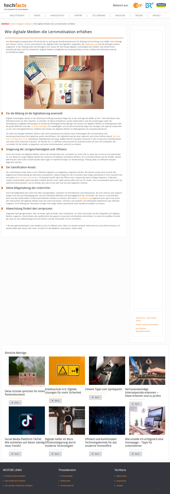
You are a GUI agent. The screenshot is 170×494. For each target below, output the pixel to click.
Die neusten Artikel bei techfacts (19, 486)
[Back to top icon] (157, 488)
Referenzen (65, 481)
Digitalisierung (91, 44)
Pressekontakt (67, 476)
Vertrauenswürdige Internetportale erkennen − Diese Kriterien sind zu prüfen (143, 392)
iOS (52, 142)
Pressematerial (67, 486)
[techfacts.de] (15, 6)
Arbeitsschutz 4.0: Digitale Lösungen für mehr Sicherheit (63, 391)
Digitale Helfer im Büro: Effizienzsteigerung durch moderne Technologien (60, 442)
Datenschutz (121, 476)
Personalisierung (84, 198)
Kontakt (119, 486)
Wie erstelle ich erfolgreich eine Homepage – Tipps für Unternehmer (144, 442)
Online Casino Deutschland (147, 324)
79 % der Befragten (39, 126)
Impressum (121, 481)
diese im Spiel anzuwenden (26, 178)
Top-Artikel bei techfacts (15, 481)
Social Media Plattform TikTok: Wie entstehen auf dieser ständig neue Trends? (25, 442)
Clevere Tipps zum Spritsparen (103, 389)
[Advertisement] (148, 80)
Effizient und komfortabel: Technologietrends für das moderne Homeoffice (101, 442)
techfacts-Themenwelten (15, 476)
